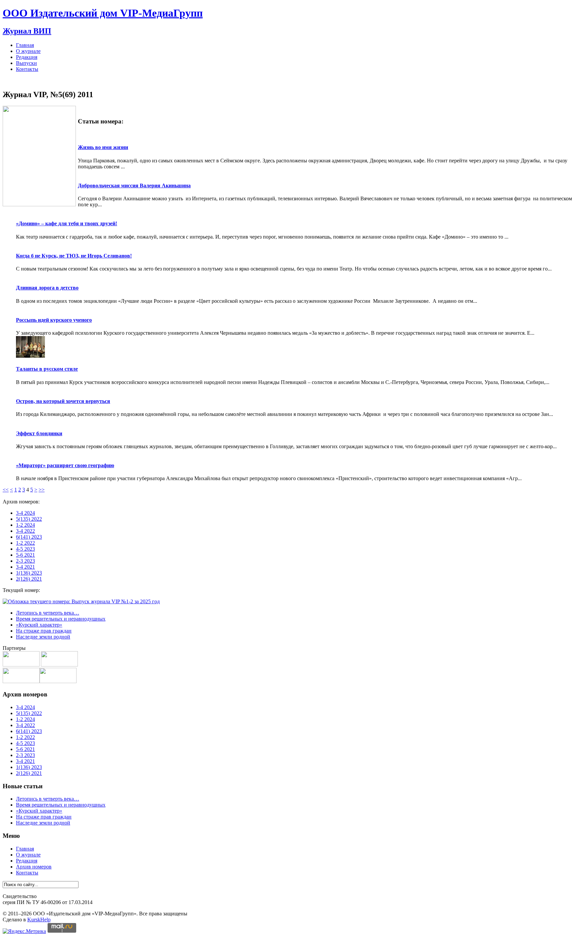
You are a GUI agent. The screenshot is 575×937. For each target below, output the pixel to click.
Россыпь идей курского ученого (54, 320)
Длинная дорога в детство (47, 287)
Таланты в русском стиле (47, 369)
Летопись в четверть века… (47, 613)
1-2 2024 (25, 525)
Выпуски (26, 63)
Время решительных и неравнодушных (60, 619)
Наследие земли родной (43, 637)
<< (6, 489)
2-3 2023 (25, 561)
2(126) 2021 (29, 579)
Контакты (27, 69)
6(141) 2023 (29, 537)
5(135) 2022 (29, 519)
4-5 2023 (25, 549)
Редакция (26, 57)
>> (42, 489)
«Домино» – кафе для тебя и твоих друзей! (66, 223)
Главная (25, 45)
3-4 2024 (25, 513)
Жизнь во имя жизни (103, 147)
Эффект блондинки (39, 433)
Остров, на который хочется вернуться (63, 401)
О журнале (28, 51)
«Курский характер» (39, 625)
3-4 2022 (25, 531)
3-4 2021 (25, 567)
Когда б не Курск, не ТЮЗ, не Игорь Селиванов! (74, 256)
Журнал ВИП (27, 31)
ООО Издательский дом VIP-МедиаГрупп (103, 13)
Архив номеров (34, 866)
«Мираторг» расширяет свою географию (65, 465)
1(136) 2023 (29, 573)
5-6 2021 (25, 555)
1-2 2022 (25, 543)
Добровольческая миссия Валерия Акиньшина (134, 185)
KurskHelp (39, 919)
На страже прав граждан (44, 631)
